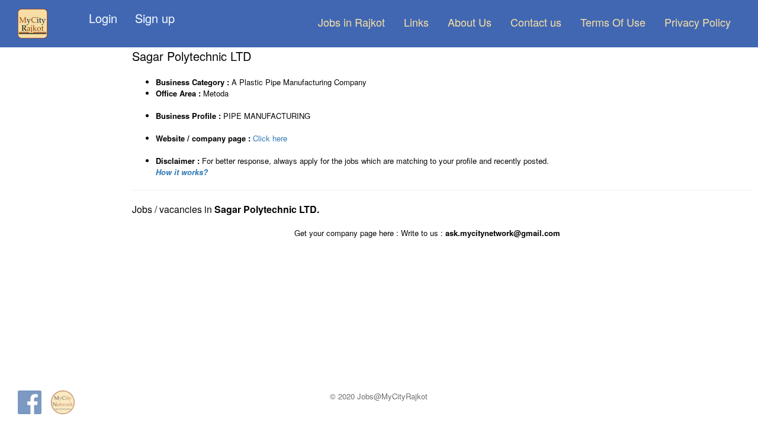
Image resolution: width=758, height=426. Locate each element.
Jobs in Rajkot (351, 22)
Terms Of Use (612, 22)
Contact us (535, 22)
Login (103, 18)
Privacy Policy (697, 22)
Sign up (155, 18)
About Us (470, 22)
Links (416, 22)
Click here (270, 138)
